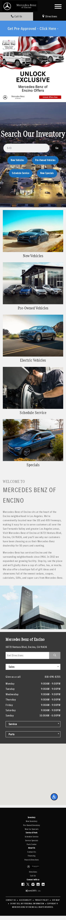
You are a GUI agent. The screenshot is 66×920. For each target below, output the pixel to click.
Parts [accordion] (12, 734)
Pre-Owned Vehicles (45, 160)
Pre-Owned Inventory (31, 825)
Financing (32, 855)
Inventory (32, 817)
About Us (31, 848)
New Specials (47, 173)
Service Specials (31, 840)
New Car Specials (32, 829)
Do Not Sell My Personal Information (27, 903)
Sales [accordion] (12, 667)
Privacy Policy (42, 900)
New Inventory (31, 821)
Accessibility (25, 900)
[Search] (57, 148)
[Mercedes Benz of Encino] (19, 6)
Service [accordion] (13, 724)
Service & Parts (31, 833)
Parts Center (31, 844)
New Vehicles (17, 160)
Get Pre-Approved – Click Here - (33, 28)
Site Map (56, 900)
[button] (54, 796)
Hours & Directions (31, 860)
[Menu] (58, 7)
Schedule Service (20, 173)
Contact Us (31, 852)
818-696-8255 (52, 677)
